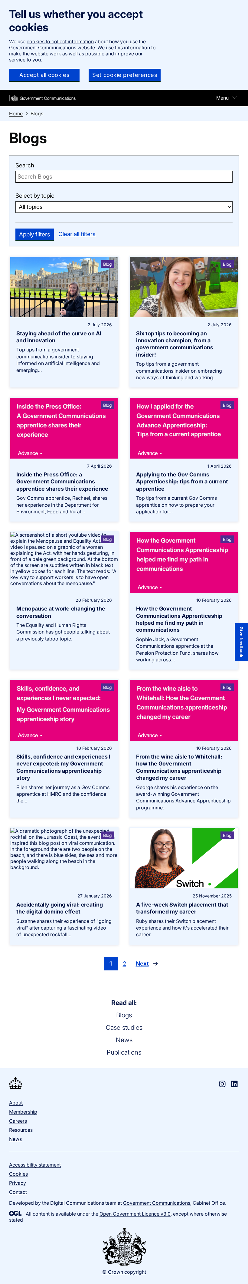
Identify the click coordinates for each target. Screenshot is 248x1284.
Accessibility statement (35, 1165)
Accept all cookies (44, 74)
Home (16, 113)
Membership (23, 1112)
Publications (124, 1052)
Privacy (17, 1183)
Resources (21, 1130)
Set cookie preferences (124, 74)
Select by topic (34, 195)
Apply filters (34, 234)
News (124, 1040)
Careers (18, 1121)
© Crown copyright (124, 1272)
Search (24, 165)
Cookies (18, 1174)
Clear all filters (77, 234)
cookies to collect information (60, 41)
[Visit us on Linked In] (234, 1083)
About (16, 1103)
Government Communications (156, 1203)
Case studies (124, 1027)
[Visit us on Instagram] (222, 1083)
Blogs (124, 1015)
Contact (18, 1192)
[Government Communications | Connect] (42, 98)
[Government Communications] (15, 1084)
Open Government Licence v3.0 (135, 1214)
